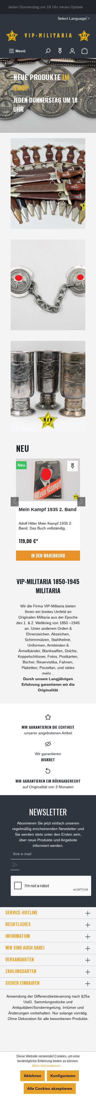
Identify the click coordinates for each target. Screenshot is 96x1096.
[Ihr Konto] (72, 51)
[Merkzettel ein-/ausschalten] (72, 466)
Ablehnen (32, 1076)
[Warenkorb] (84, 51)
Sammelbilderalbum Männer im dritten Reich (46, 512)
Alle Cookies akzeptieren (49, 1088)
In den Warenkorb (48, 555)
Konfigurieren (62, 1076)
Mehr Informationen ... (48, 1066)
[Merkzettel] (60, 51)
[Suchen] (48, 51)
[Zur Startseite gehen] (48, 35)
